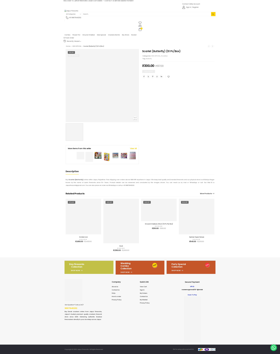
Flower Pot (76, 35)
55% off (184, 202)
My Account (195, 4)
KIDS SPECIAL (77, 46)
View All (133, 148)
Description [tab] (72, 171)
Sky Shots (125, 35)
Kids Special (101, 35)
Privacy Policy (116, 300)
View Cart (143, 287)
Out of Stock (73, 56)
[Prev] (209, 46)
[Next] (212, 46)
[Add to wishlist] (168, 76)
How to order (116, 296)
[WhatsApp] (157, 76)
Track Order (69, 38)
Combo (67, 35)
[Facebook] (144, 76)
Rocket (134, 35)
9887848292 (71, 308)
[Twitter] (148, 76)
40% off (109, 202)
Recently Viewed (73, 41)
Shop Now (75, 270)
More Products (206, 193)
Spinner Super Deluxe (196, 237)
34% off (147, 202)
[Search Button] (213, 14)
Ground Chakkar (88, 35)
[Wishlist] (140, 22)
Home (68, 46)
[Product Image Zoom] (135, 118)
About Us (115, 287)
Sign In (142, 290)
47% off (71, 202)
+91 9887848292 (75, 18)
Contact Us (186, 4)
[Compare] (140, 25)
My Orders (143, 293)
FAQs (113, 293)
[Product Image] (102, 85)
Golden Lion (83, 237)
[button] (273, 347)
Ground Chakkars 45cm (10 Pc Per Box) (159, 224)
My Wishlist (143, 300)
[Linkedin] (161, 76)
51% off (71, 52)
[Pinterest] (152, 76)
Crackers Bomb (114, 35)
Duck (121, 246)
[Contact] (67, 17)
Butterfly (149, 59)
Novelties (164, 56)
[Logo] (139, 11)
